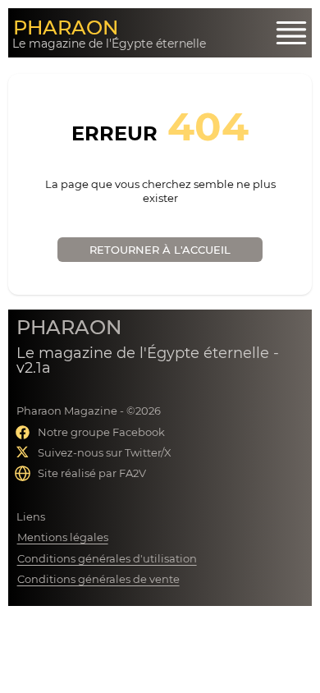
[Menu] (291, 32)
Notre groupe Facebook (101, 431)
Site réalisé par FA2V (92, 473)
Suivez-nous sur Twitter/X (104, 452)
